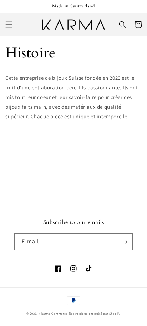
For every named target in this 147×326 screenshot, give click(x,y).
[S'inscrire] (124, 241)
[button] (9, 24)
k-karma (45, 313)
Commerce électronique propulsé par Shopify (85, 313)
